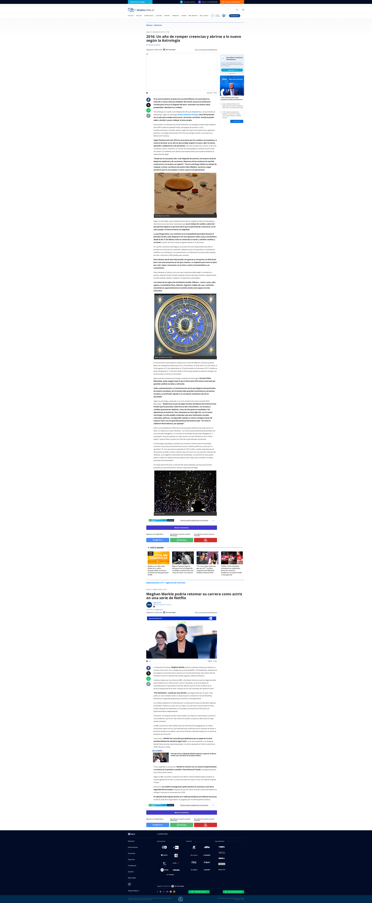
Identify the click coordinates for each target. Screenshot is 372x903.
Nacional (139, 15)
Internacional (148, 15)
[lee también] (161, 757)
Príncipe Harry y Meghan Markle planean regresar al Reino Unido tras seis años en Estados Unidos (193, 755)
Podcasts (131, 15)
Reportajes (132, 878)
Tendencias (175, 15)
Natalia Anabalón (154, 45)
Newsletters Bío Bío (189, 2)
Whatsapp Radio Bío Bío (235, 892)
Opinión (183, 15)
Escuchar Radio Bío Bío (232, 2)
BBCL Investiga (193, 15)
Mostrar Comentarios (182, 527)
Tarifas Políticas (133, 891)
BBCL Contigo (204, 15)
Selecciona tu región (137, 2)
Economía (159, 15)
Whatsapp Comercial (200, 891)
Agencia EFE (157, 603)
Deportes (167, 15)
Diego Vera (159, 609)
